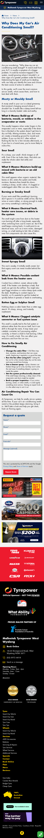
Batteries (6, 742)
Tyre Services (7, 747)
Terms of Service (22, 466)
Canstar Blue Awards (10, 781)
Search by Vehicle (9, 714)
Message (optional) (10, 448)
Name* (6, 420)
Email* (5, 434)
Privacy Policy (8, 466)
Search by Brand (9, 719)
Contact (6, 759)
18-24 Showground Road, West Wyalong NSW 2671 (20, 652)
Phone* (6, 427)
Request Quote (10, 472)
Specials (6, 756)
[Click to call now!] (25, 2)
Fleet (5, 764)
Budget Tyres (7, 783)
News (5, 767)
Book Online (8, 762)
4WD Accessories (9, 739)
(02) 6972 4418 (14, 657)
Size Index (6, 778)
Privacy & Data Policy (15, 826)
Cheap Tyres (7, 786)
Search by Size (8, 717)
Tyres (5, 711)
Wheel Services (8, 750)
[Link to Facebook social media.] (22, 833)
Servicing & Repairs (10, 745)
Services (6, 736)
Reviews (6, 770)
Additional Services (10, 753)
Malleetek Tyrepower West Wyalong (23, 7)
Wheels (6, 728)
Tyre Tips (6, 725)
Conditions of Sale (28, 826)
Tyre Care (6, 722)
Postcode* (7, 441)
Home (6, 16)
